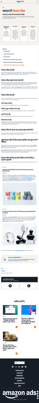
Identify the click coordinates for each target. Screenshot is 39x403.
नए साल (6, 83)
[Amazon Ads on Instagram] (19, 367)
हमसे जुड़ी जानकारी (20, 370)
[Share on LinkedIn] (37, 396)
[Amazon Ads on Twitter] (16, 367)
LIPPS (3, 175)
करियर (19, 386)
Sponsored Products (27, 176)
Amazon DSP (5, 221)
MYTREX (4, 217)
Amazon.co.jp (6, 149)
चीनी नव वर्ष (19, 87)
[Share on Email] (37, 398)
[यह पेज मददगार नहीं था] (10, 286)
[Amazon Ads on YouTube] (22, 367)
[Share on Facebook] (37, 391)
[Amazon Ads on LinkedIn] (12, 367)
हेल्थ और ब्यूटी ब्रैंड (13, 217)
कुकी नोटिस (19, 380)
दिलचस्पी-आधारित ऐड (19, 378)
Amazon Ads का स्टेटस (19, 383)
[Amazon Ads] (19, 1)
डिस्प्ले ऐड (29, 179)
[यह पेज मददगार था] (28, 286)
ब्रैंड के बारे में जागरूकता (14, 179)
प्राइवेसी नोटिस (19, 375)
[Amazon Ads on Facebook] (25, 367)
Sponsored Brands (28, 178)
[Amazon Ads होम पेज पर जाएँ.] (19, 394)
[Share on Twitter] (37, 394)
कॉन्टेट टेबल (4, 49)
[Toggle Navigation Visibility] (1, 1)
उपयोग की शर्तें (19, 373)
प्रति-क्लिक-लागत (14, 178)
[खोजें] (37, 1)
